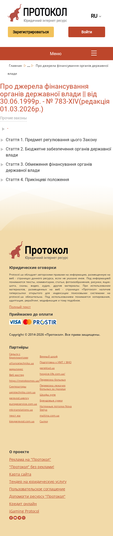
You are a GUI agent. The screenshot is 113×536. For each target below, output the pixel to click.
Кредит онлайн (23, 503)
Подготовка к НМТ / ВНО (55, 362)
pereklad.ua (47, 368)
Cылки (44, 421)
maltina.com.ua (49, 415)
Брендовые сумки (51, 400)
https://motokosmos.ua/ (24, 380)
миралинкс (16, 369)
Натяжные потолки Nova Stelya (56, 408)
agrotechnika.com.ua (22, 392)
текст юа (14, 415)
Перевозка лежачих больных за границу (53, 387)
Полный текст (20, 307)
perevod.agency (19, 398)
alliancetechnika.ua (21, 363)
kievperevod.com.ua (21, 421)
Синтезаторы (17, 386)
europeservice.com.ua (23, 404)
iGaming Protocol (24, 511)
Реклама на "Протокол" (30, 459)
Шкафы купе (48, 394)
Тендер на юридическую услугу (37, 481)
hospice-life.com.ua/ (52, 374)
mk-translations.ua (21, 409)
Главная (16, 65)
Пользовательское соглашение (37, 488)
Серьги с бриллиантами (18, 355)
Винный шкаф (49, 356)
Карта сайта (20, 474)
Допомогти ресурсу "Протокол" (37, 496)
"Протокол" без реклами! (31, 466)
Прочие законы (13, 118)
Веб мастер (16, 375)
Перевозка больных (53, 379)
